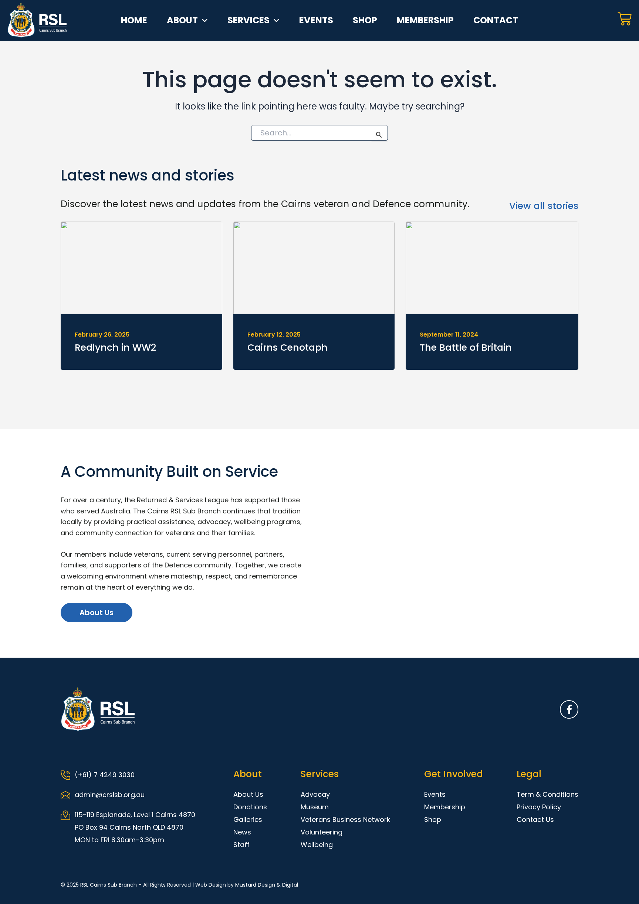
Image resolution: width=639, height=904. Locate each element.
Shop (365, 20)
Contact (495, 20)
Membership (425, 20)
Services (248, 20)
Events (316, 20)
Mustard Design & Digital (266, 884)
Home (134, 20)
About (182, 20)
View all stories (543, 205)
